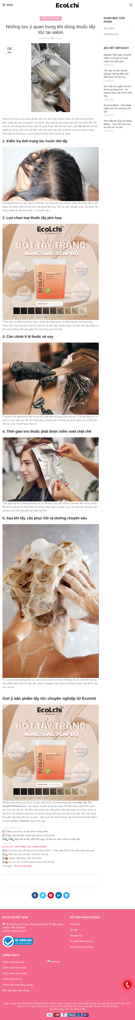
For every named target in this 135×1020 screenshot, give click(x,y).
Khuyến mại (76, 935)
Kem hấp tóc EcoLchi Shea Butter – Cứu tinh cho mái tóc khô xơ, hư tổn (118, 123)
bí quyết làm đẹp (50, 18)
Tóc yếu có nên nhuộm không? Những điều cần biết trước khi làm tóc (116, 73)
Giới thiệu (75, 924)
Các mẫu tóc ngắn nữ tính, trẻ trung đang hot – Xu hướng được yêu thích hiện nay (118, 91)
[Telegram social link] (66, 895)
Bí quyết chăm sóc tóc (81, 941)
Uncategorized (111, 34)
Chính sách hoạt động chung (17, 984)
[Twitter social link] (43, 895)
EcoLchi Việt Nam (23, 866)
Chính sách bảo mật (13, 962)
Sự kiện (74, 929)
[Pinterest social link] (50, 895)
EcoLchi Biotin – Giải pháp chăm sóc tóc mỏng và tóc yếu (117, 108)
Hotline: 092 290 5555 (14, 927)
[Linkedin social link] (58, 895)
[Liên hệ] (127, 984)
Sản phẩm (109, 28)
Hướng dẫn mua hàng (81, 947)
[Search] (131, 5)
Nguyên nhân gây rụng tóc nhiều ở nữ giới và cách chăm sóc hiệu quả (117, 57)
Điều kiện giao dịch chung (15, 990)
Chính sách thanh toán (14, 967)
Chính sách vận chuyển (14, 973)
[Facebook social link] (35, 895)
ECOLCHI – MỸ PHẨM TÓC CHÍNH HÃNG (24, 846)
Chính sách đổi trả (12, 979)
